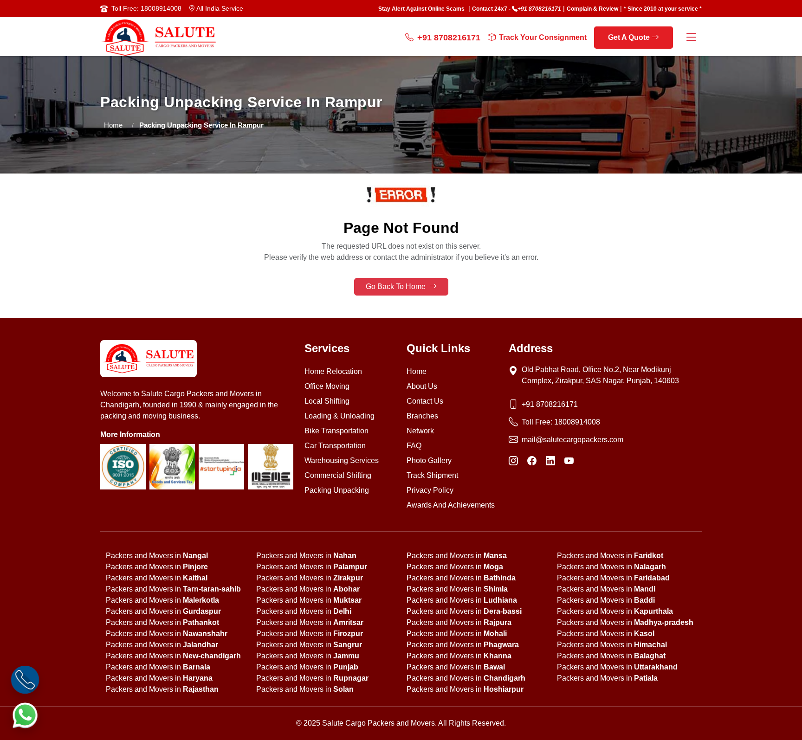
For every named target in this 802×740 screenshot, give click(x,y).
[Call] (25, 680)
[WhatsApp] (25, 715)
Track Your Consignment (543, 37)
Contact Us (425, 401)
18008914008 (577, 422)
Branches (422, 416)
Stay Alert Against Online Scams (421, 9)
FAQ (414, 446)
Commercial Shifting (337, 475)
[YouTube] (569, 461)
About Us (422, 386)
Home (113, 125)
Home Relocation (333, 371)
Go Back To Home (396, 286)
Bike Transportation (336, 431)
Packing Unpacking (336, 490)
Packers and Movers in (157, 556)
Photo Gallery (429, 460)
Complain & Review (592, 9)
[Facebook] (532, 461)
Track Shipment (432, 475)
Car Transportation (335, 446)
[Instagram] (513, 461)
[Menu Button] (691, 38)
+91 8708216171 (539, 9)
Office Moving (326, 386)
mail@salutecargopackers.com (572, 440)
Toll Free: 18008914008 (146, 8)
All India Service (219, 8)
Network (420, 431)
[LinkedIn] (550, 461)
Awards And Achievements (451, 505)
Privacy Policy (430, 490)
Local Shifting (326, 401)
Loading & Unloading (339, 416)
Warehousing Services (341, 460)
